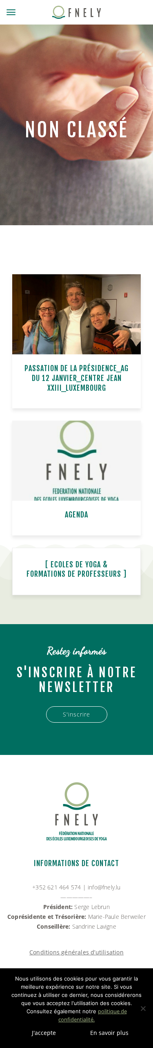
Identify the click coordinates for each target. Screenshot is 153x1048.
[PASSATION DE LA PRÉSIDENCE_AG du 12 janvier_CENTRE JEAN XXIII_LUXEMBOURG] (76, 314)
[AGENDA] (76, 461)
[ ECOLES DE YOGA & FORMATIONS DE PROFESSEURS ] (76, 569)
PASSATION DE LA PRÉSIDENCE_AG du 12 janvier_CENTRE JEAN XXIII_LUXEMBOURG (76, 378)
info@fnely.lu (104, 887)
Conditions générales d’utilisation (76, 952)
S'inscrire (76, 714)
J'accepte (44, 1033)
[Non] (143, 1008)
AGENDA (76, 514)
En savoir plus (109, 1033)
